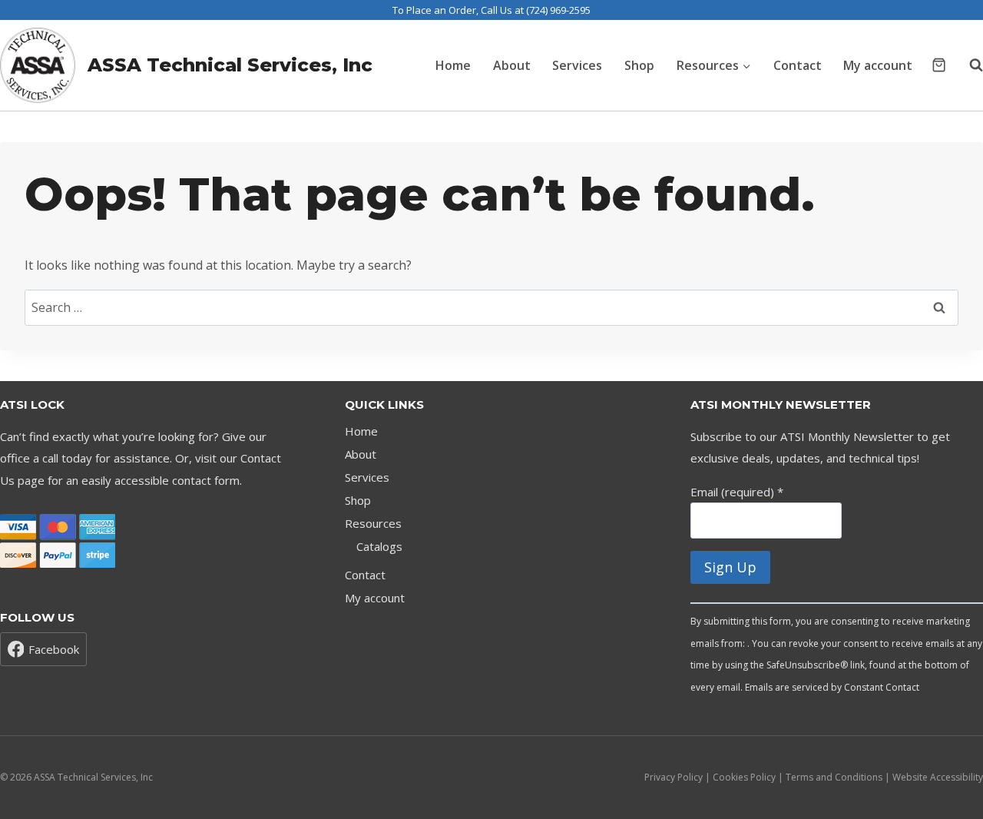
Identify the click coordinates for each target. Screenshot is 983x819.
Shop (639, 65)
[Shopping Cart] (939, 65)
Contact (797, 65)
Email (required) (736, 491)
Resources (373, 523)
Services (577, 65)
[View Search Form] (968, 65)
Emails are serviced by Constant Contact (832, 687)
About (512, 65)
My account (877, 65)
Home (453, 65)
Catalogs (379, 546)
